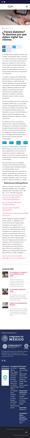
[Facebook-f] (2, 361)
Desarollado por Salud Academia (21, 435)
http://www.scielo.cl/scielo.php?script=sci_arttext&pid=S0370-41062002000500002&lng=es (12, 197)
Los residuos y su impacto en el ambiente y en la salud (18, 273)
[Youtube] (5, 361)
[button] (27, 6)
